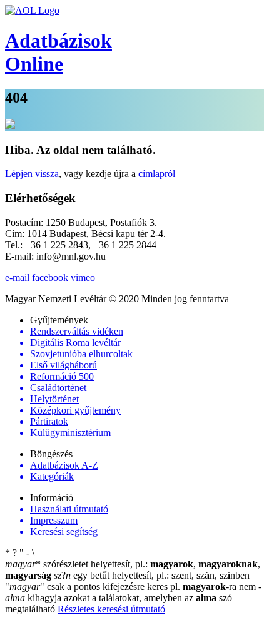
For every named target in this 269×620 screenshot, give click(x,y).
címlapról (156, 173)
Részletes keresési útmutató (111, 609)
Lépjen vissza (32, 173)
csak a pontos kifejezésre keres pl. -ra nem (131, 586)
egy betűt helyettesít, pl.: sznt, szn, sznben (152, 575)
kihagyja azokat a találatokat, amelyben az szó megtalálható (133, 597)
